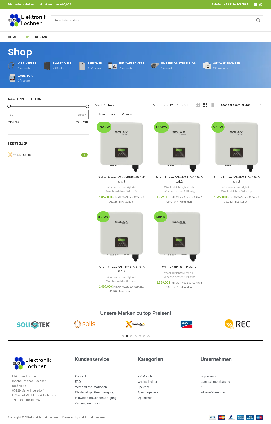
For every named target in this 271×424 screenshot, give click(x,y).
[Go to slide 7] (148, 336)
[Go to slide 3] (131, 336)
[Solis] (84, 324)
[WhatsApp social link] (260, 5)
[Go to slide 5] (140, 336)
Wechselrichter (116, 187)
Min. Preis (13, 121)
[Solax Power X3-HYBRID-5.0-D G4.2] (236, 147)
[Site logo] (27, 20)
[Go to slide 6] (144, 336)
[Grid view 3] (205, 105)
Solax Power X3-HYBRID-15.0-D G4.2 (179, 179)
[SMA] (186, 324)
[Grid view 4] (212, 105)
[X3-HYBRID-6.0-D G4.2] (179, 236)
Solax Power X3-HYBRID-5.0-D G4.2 (237, 179)
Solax (129, 114)
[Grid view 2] (198, 105)
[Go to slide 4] (136, 336)
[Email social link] (255, 5)
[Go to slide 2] (127, 336)
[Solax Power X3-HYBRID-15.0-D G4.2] (179, 147)
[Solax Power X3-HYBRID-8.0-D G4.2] (121, 236)
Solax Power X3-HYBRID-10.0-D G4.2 (121, 179)
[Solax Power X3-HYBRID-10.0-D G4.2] (121, 147)
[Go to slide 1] (123, 336)
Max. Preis (82, 121)
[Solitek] (33, 324)
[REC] (237, 324)
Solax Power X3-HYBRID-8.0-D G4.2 (122, 269)
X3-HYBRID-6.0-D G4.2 (179, 267)
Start (98, 105)
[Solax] (135, 324)
